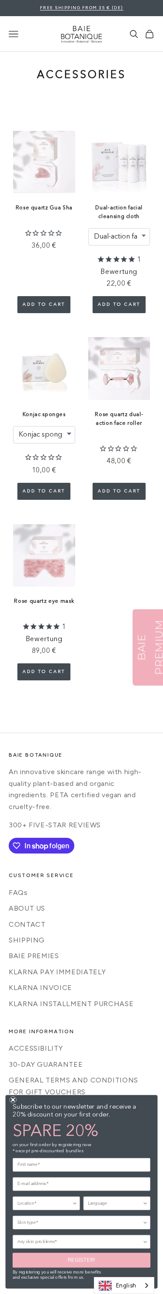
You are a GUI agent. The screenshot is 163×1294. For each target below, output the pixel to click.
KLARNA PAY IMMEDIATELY (57, 972)
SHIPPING (27, 940)
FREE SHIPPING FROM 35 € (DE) (81, 7)
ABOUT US (27, 908)
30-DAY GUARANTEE (46, 1064)
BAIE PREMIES (34, 956)
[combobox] (124, 1285)
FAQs (18, 892)
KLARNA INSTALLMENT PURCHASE (71, 1004)
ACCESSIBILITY (36, 1048)
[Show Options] (74, 1203)
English (126, 1285)
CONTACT (27, 924)
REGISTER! (81, 1260)
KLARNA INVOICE (40, 987)
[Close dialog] (13, 1099)
